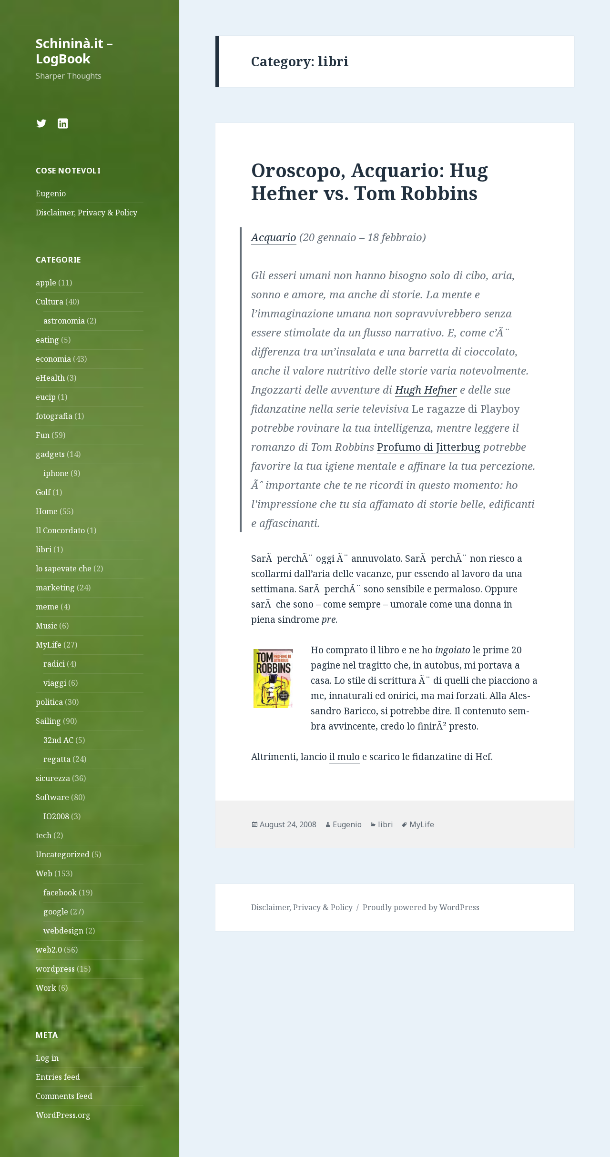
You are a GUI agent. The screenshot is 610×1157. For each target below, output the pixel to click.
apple (46, 282)
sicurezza (53, 778)
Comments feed (64, 1096)
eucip (46, 397)
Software (52, 797)
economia (53, 359)
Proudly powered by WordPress (421, 907)
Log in (47, 1058)
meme (47, 606)
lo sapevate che (64, 568)
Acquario (273, 237)
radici (54, 664)
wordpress (55, 969)
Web (44, 873)
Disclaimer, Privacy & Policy (86, 212)
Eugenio (51, 193)
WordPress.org (63, 1115)
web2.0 (49, 949)
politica (49, 702)
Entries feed (58, 1077)
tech (43, 835)
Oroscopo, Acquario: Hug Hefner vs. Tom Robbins (369, 181)
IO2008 (56, 816)
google (55, 911)
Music (46, 625)
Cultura (49, 301)
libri (43, 549)
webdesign (63, 930)
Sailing (48, 721)
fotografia (54, 416)
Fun (43, 435)
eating (47, 340)
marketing (55, 587)
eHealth (50, 378)
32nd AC (58, 740)
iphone (56, 473)
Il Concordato (60, 530)
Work (46, 988)
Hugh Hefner (426, 389)
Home (47, 511)
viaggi (54, 683)
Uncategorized (63, 854)
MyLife (48, 644)
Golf (43, 492)
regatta (57, 759)
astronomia (64, 320)
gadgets (50, 454)
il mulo (344, 757)
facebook (60, 892)
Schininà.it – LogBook (74, 50)
